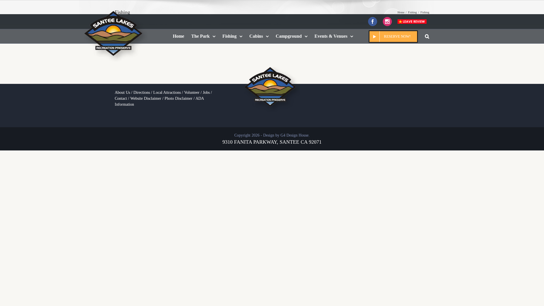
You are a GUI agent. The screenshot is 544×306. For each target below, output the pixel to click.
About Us (122, 92)
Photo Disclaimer (178, 98)
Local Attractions (167, 92)
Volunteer (191, 92)
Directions (141, 92)
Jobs (206, 92)
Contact (121, 98)
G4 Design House (294, 135)
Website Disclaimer (145, 98)
